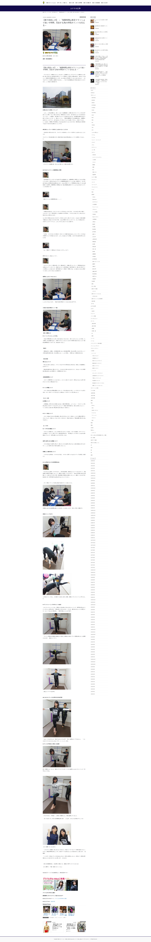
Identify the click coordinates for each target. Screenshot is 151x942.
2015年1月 (93, 627)
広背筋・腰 (94, 330)
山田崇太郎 (94, 239)
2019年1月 (93, 507)
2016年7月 (93, 582)
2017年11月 (93, 542)
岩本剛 (93, 244)
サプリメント (94, 147)
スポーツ (93, 152)
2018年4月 (93, 530)
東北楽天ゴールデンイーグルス (98, 383)
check (92, 90)
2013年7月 (93, 671)
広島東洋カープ (95, 358)
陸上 (93, 169)
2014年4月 (93, 649)
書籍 (91, 425)
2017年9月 (93, 547)
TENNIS (93, 125)
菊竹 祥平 (94, 268)
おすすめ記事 (82, 17)
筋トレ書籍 (93, 437)
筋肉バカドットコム (96, 261)
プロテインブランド (94, 348)
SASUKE (94, 154)
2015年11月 (93, 602)
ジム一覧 (93, 149)
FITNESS (93, 107)
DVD (92, 407)
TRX (92, 127)
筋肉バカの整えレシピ (95, 442)
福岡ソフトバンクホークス (97, 385)
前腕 (91, 400)
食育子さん (94, 276)
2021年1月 (93, 470)
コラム (93, 144)
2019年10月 (93, 488)
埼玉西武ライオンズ (96, 380)
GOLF (93, 115)
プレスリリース (94, 187)
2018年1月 (93, 537)
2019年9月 (93, 490)
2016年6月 (93, 584)
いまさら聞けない (95, 132)
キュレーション (95, 206)
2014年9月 (93, 636)
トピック (93, 182)
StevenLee (94, 199)
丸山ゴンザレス (95, 216)
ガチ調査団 (94, 204)
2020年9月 (93, 480)
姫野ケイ (65, 917)
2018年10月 (93, 515)
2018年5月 (93, 527)
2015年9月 (93, 607)
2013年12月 (93, 659)
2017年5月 (93, 557)
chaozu (93, 196)
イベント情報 (93, 316)
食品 (92, 420)
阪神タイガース (95, 368)
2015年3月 (93, 622)
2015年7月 (93, 612)
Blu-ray (93, 405)
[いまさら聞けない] (81, 925)
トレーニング (94, 184)
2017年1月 (93, 567)
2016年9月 (93, 577)
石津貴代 (94, 256)
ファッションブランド (95, 345)
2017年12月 (93, 540)
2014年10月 (93, 634)
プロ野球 (94, 159)
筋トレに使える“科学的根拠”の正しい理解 (98, 435)
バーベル (92, 340)
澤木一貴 (94, 249)
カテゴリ (94, 291)
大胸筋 (93, 328)
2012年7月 (93, 681)
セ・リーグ (94, 353)
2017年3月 (93, 562)
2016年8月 (93, 579)
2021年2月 (93, 468)
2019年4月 (93, 500)
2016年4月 (93, 589)
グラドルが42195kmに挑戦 (61, 898)
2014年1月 (93, 656)
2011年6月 (93, 691)
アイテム (93, 134)
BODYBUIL (94, 97)
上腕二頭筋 (93, 395)
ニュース (92, 338)
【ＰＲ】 (92, 303)
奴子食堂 (94, 231)
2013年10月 (93, 664)
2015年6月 (93, 614)
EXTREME (94, 105)
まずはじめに (94, 296)
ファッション (94, 415)
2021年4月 (93, 463)
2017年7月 (93, 552)
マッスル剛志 (94, 211)
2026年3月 (93, 460)
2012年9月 (93, 679)
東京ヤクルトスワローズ (97, 360)
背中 (91, 447)
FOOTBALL (94, 112)
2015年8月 (93, 609)
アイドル (93, 137)
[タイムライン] (47, 925)
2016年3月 (93, 592)
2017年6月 (93, 555)
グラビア (56, 917)
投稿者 (93, 194)
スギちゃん (94, 209)
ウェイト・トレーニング (96, 139)
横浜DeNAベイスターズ (96, 363)
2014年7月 (93, 641)
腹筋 (92, 335)
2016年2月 (93, 594)
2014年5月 (93, 646)
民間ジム (92, 430)
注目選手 (93, 281)
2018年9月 (93, 517)
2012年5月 (93, 684)
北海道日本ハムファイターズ (97, 375)
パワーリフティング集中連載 (96, 343)
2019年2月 (93, 505)
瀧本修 (93, 251)
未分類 (92, 427)
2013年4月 (93, 674)
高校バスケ (94, 172)
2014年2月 (93, 654)
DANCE (93, 102)
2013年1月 (93, 676)
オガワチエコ (94, 201)
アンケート (93, 313)
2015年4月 (93, 619)
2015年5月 (93, 617)
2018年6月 (93, 525)
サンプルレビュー (94, 318)
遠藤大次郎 (94, 271)
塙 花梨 (93, 226)
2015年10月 (93, 604)
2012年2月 (93, 689)
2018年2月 (93, 535)
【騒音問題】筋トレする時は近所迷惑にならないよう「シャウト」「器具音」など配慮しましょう (71, 927)
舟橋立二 (94, 266)
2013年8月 (93, 669)
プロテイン (94, 417)
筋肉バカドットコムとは (96, 293)
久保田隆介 (94, 219)
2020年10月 (93, 478)
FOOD (93, 110)
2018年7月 (93, 522)
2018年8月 (93, 520)
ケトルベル (94, 412)
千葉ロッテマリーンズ (96, 378)
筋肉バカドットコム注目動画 (97, 298)
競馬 (92, 283)
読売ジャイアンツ (95, 365)
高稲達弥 (94, 278)
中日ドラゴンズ (95, 355)
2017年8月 (93, 550)
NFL (92, 122)
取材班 (93, 224)
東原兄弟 (94, 246)
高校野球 (94, 174)
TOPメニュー (93, 95)
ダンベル (92, 321)
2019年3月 (93, 502)
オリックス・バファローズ (97, 373)
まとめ (92, 308)
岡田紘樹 (94, 241)
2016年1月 (93, 597)
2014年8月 (93, 639)
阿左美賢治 (94, 273)
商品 (91, 402)
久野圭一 (94, 221)
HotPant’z (92, 92)
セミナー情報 (94, 177)
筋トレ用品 (94, 286)
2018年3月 (93, 532)
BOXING (93, 100)
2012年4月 (93, 686)
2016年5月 (93, 587)
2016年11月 (93, 572)
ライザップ (94, 432)
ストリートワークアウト (97, 157)
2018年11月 (93, 512)
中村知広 (94, 214)
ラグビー (94, 162)
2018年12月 (93, 510)
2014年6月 (93, 644)
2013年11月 (93, 661)
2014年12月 (93, 629)
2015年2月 (93, 624)
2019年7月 (93, 493)
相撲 (93, 167)
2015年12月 (93, 599)
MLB (92, 117)
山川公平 (94, 236)
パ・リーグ (94, 370)
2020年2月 (93, 485)
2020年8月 (93, 483)
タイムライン (60, 917)
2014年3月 (93, 651)
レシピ (93, 189)
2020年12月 (93, 473)
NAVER (93, 311)
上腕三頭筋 (94, 323)
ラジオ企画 (93, 390)
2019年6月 (93, 495)
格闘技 (93, 164)
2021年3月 (93, 465)
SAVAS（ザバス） (95, 410)
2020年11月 (93, 475)
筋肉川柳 (93, 301)
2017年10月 (93, 545)
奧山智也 (94, 229)
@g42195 (53, 901)
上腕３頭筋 (93, 397)
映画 (91, 422)
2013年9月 (93, 666)
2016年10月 (93, 574)
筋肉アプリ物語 (94, 288)
